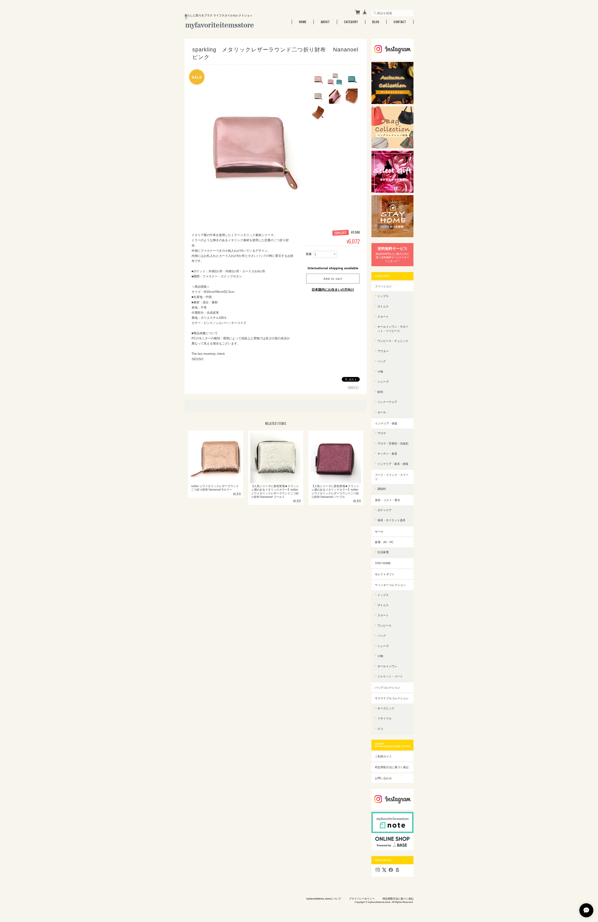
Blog (375, 22)
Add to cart (333, 278)
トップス (383, 296)
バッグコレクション (387, 687)
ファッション (383, 286)
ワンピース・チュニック (392, 340)
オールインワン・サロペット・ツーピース (392, 328)
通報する (353, 387)
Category (351, 22)
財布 (380, 391)
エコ (380, 728)
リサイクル (384, 718)
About (325, 22)
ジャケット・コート (390, 676)
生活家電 (383, 552)
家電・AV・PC (384, 542)
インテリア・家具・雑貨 (392, 463)
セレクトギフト (385, 574)
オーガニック (385, 708)
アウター (383, 351)
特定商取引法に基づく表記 (392, 767)
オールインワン (387, 666)
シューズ (383, 381)
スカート (383, 316)
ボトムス (383, 306)
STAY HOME (383, 563)
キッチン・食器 (387, 453)
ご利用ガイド (383, 756)
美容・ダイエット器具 (391, 520)
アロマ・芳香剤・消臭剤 (392, 443)
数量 (309, 254)
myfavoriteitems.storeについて (323, 898)
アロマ (381, 433)
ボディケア (384, 510)
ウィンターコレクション (390, 584)
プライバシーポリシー (362, 898)
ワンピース (384, 625)
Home (302, 22)
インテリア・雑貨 (386, 423)
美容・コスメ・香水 (387, 500)
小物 (380, 371)
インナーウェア (387, 401)
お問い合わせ (383, 778)
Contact (400, 22)
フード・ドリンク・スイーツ (392, 477)
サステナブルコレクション (392, 698)
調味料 (381, 488)
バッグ (381, 361)
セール (381, 412)
